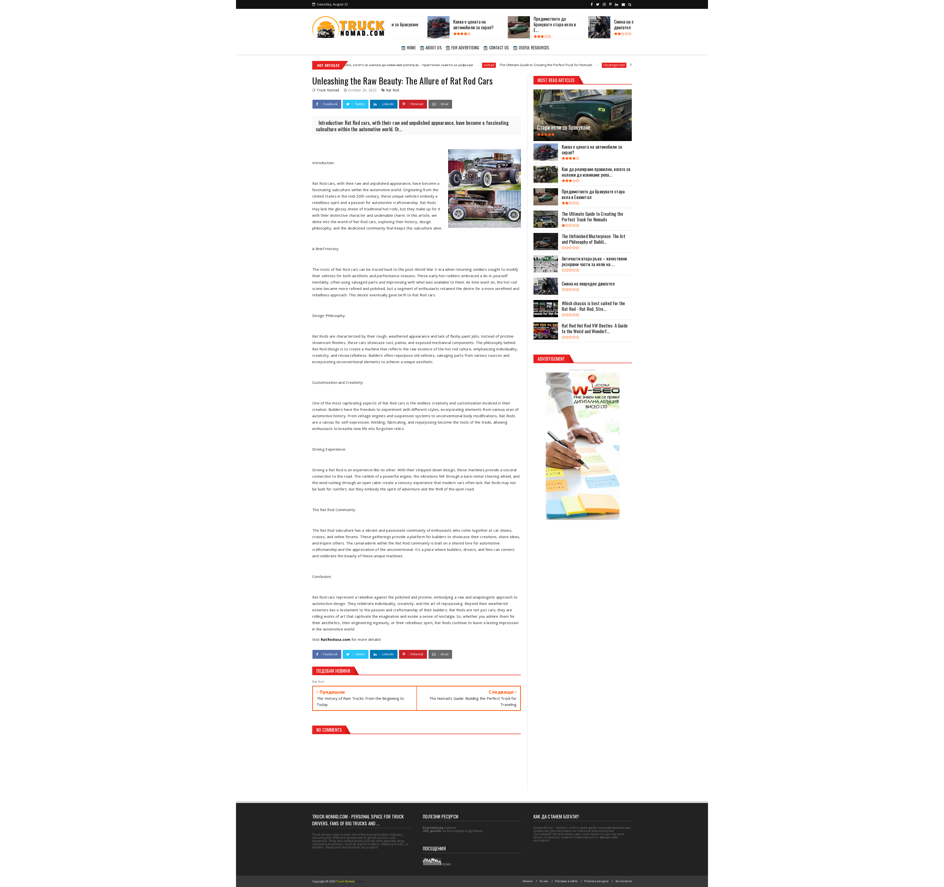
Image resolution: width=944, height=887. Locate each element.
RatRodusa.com (336, 639)
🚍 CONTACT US (496, 48)
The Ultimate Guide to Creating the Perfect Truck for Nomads (487, 65)
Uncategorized (555, 65)
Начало (528, 881)
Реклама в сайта (566, 881)
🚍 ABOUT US (431, 48)
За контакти (623, 881)
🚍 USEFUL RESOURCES (531, 48)
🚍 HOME (408, 48)
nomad (430, 65)
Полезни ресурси (596, 881)
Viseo (360, 881)
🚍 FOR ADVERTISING (462, 48)
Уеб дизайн (432, 831)
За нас (543, 881)
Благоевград (433, 827)
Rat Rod (392, 90)
